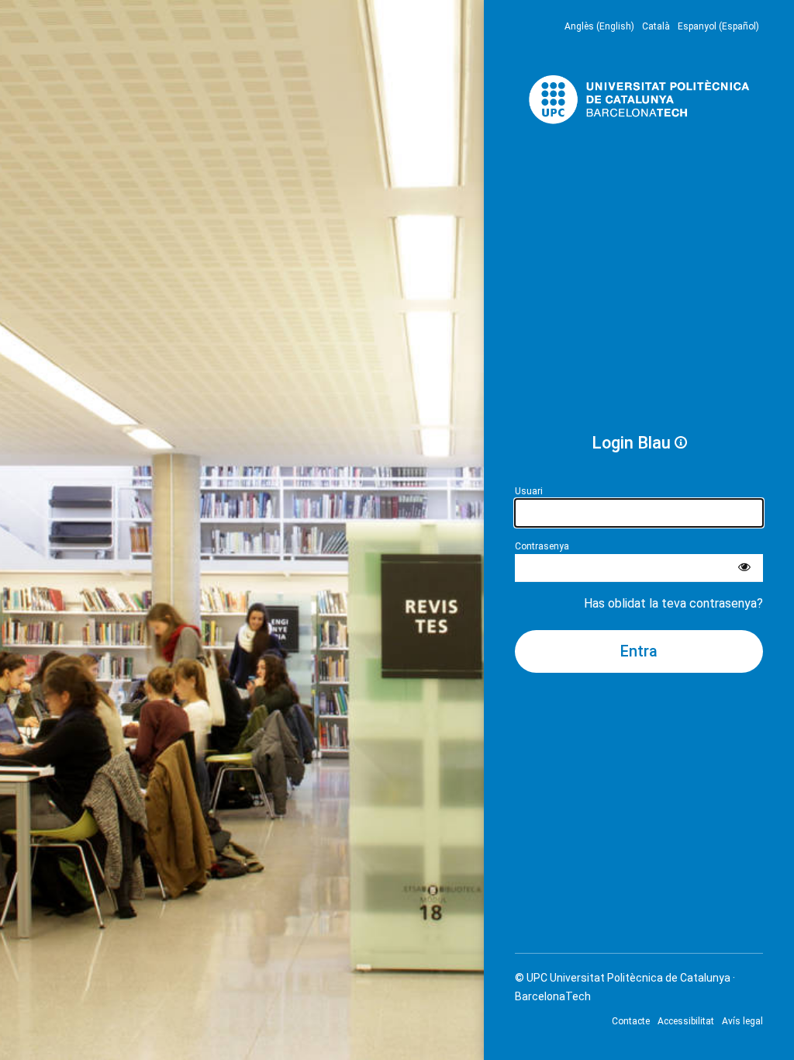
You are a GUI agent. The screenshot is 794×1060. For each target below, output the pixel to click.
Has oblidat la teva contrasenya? (673, 603)
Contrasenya (542, 546)
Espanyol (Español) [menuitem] (718, 26)
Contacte (631, 1021)
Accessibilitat (686, 1021)
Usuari (529, 491)
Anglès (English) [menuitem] (599, 26)
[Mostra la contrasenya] (744, 568)
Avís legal (742, 1021)
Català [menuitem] (656, 26)
